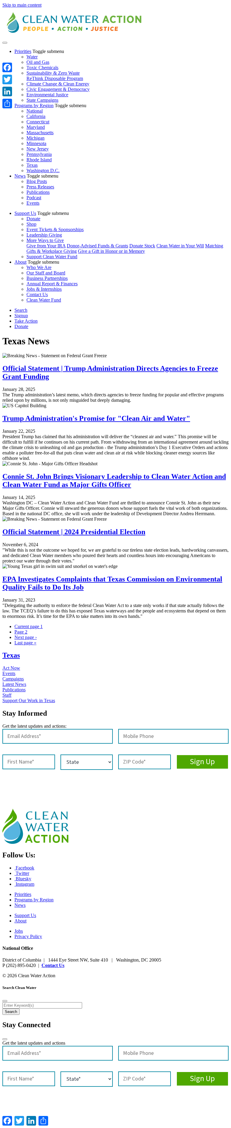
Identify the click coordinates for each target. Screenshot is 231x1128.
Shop (31, 224)
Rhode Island (39, 159)
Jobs (18, 931)
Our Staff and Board (45, 272)
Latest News (14, 684)
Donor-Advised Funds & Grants (97, 245)
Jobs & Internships (44, 289)
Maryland (35, 127)
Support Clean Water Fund (51, 256)
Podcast (33, 197)
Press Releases (40, 186)
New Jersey (37, 148)
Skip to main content (22, 5)
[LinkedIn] (7, 91)
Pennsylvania (39, 154)
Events (32, 203)
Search (20, 310)
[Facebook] (7, 67)
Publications (38, 192)
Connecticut (37, 121)
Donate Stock (142, 245)
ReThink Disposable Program (54, 78)
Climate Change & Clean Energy (57, 83)
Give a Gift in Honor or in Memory (111, 251)
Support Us (25, 213)
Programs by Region (34, 105)
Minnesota (36, 143)
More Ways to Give (45, 240)
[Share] (7, 104)
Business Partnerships (47, 278)
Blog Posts (36, 181)
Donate (33, 218)
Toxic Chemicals (42, 67)
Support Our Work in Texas (28, 700)
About (20, 262)
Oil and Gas (37, 62)
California (35, 116)
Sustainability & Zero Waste (53, 73)
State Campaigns (42, 100)
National (34, 110)
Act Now (11, 668)
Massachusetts (40, 132)
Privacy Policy (28, 936)
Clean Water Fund (43, 299)
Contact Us (37, 294)
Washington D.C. (43, 170)
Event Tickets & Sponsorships (55, 229)
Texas (32, 165)
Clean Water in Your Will (180, 245)
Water (32, 56)
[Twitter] (7, 79)
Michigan (35, 138)
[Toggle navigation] (4, 43)
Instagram (24, 884)
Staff (6, 695)
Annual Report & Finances (52, 283)
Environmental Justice (47, 94)
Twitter (21, 873)
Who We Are (38, 267)
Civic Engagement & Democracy (58, 89)
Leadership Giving (44, 234)
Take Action (26, 321)
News (20, 175)
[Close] (4, 1001)
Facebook (24, 867)
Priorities (22, 51)
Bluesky (22, 878)
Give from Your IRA (46, 245)
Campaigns (13, 678)
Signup (21, 315)
